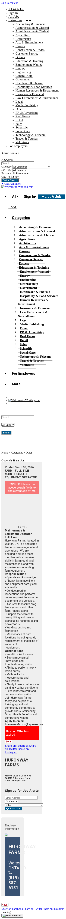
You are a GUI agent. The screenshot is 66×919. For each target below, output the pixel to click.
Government (23, 79)
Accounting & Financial (30, 24)
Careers (20, 46)
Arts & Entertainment (29, 42)
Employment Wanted (28, 64)
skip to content (9, 2)
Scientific (21, 127)
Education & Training (29, 61)
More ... (18, 384)
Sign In (13, 13)
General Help (24, 75)
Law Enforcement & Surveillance (36, 98)
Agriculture (22, 35)
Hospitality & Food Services (33, 87)
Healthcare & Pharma (29, 83)
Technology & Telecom (30, 135)
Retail (19, 120)
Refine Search (10, 180)
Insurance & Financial (29, 94)
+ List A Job (16, 9)
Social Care (22, 131)
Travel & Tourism (26, 138)
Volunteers (22, 142)
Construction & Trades (30, 50)
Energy (20, 68)
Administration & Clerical (32, 27)
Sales (18, 123)
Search (6, 432)
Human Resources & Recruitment (37, 90)
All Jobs (13, 16)
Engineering (23, 72)
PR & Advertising (26, 112)
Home (4, 452)
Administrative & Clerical (32, 31)
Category (6, 166)
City (3, 176)
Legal (19, 101)
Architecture (23, 38)
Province (6, 173)
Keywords (7, 159)
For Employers (17, 146)
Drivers (20, 57)
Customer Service (26, 53)
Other (19, 109)
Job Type (6, 169)
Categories (15, 20)
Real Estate (22, 116)
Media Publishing (26, 105)
